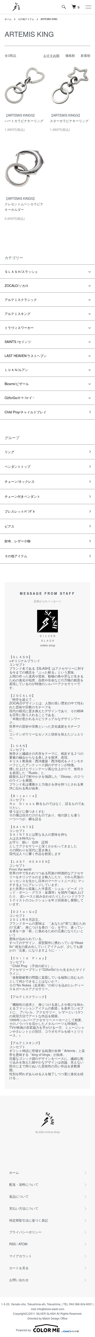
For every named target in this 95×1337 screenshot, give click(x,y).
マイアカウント (20, 1256)
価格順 (70, 55)
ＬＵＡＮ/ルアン (16, 369)
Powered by (23, 1330)
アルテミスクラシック (21, 299)
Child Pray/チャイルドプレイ (25, 412)
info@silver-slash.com (50, 1309)
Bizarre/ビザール (18, 383)
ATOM (22, 1244)
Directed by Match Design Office (47, 1318)
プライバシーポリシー (25, 1232)
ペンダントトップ (17, 466)
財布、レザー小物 (17, 541)
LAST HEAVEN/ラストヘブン (27, 355)
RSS (12, 1244)
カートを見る (19, 1268)
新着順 (85, 55)
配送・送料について (23, 1184)
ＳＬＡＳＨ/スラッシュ (21, 271)
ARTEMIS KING (49, 19)
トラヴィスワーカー (19, 327)
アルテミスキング (17, 313)
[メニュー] (88, 7)
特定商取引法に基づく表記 (28, 1220)
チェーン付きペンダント (22, 496)
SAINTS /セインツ (18, 341)
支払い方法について (23, 1208)
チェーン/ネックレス (20, 481)
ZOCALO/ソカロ (18, 285)
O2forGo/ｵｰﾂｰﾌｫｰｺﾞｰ (21, 397)
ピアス (9, 526)
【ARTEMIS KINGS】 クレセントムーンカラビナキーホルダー (24, 204)
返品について (19, 1196)
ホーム (8, 19)
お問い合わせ (19, 1279)
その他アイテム (26, 19)
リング (9, 451)
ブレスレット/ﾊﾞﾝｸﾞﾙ (20, 511)
